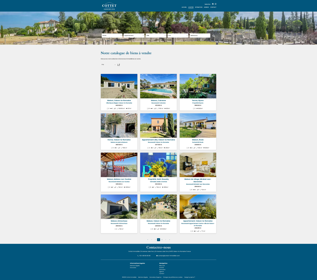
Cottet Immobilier (134, 251)
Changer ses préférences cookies (172, 277)
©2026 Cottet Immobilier (129, 277)
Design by (189, 277)
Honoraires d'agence (155, 277)
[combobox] (112, 35)
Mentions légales (143, 277)
